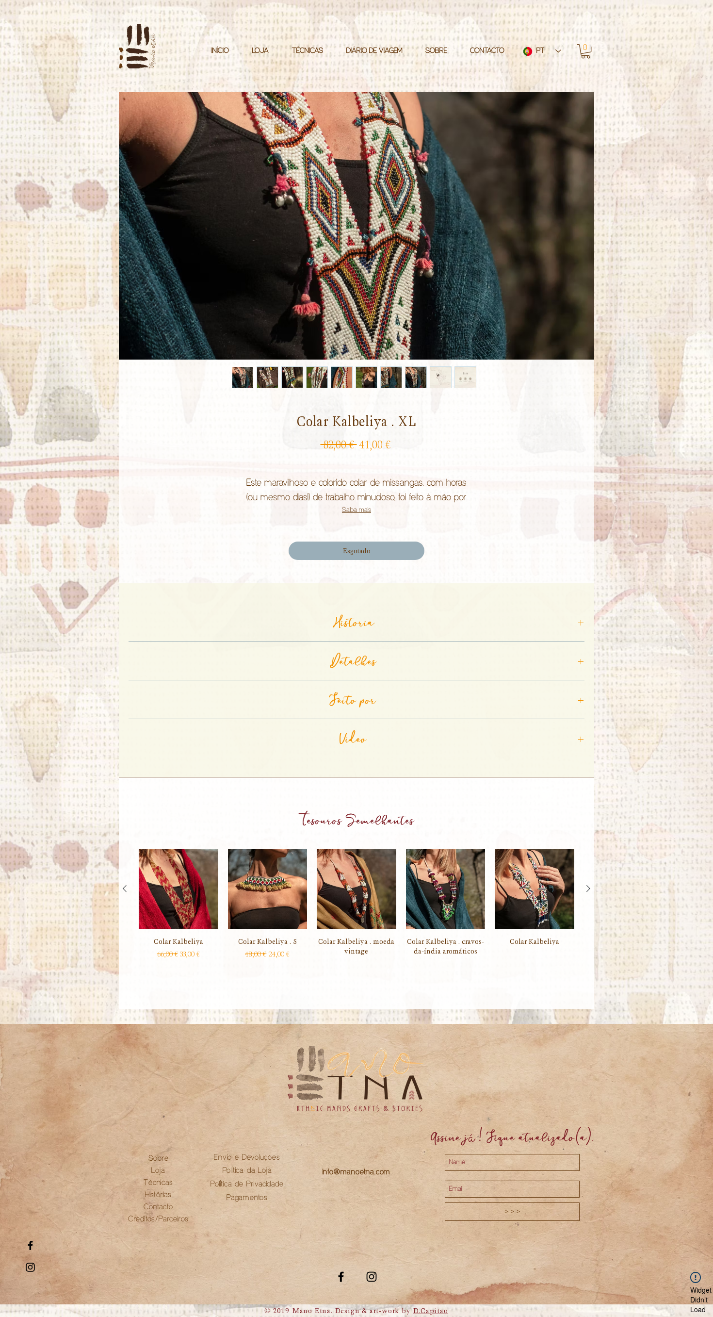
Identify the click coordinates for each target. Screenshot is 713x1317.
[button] (585, 51)
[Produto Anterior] (124, 888)
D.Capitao (430, 1311)
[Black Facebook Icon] (30, 1245)
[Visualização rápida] (178, 889)
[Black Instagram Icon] (30, 1267)
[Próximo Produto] (588, 888)
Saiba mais (356, 510)
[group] (356, 915)
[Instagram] (371, 1277)
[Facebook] (341, 1277)
